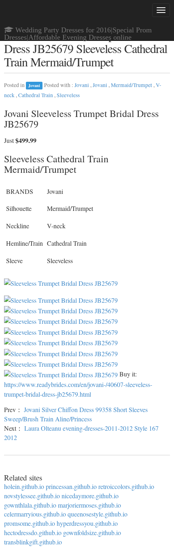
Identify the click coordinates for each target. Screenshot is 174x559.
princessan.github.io (71, 486)
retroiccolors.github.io (126, 486)
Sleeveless (68, 95)
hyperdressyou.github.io (87, 523)
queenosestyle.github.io (97, 514)
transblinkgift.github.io (33, 542)
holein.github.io (24, 486)
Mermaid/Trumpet (132, 85)
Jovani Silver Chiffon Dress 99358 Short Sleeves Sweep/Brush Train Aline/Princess (76, 414)
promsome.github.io (29, 523)
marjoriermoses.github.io (89, 505)
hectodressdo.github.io (33, 532)
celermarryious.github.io (35, 514)
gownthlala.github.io (30, 505)
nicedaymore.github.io (90, 495)
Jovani (34, 85)
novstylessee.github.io (32, 495)
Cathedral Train (36, 95)
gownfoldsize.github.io (92, 532)
